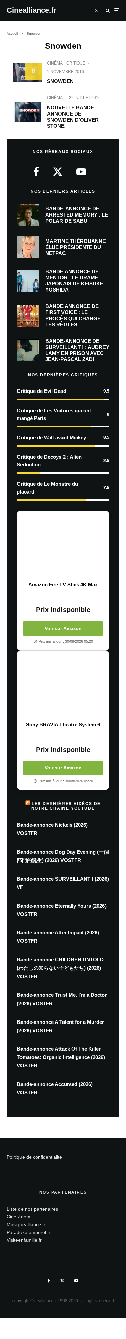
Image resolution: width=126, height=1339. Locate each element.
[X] (62, 1280)
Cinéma (55, 63)
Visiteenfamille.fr (24, 1240)
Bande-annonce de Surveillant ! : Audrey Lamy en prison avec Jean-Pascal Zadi (77, 350)
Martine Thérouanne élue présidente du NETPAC (75, 247)
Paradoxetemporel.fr (28, 1232)
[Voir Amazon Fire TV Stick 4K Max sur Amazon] (63, 546)
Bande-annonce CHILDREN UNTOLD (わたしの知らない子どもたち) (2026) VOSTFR (60, 968)
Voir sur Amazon (63, 628)
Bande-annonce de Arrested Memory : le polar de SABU (76, 215)
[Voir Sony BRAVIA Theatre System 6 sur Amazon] (63, 686)
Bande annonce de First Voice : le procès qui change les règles (73, 315)
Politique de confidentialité (34, 1157)
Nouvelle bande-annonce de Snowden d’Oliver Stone (73, 117)
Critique (75, 63)
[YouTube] (76, 1280)
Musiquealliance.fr (26, 1224)
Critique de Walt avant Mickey (51, 437)
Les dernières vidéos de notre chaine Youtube (66, 806)
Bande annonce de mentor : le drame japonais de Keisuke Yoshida (74, 281)
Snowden (60, 81)
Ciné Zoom (18, 1216)
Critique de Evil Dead (41, 391)
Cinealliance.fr (31, 10)
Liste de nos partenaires (32, 1209)
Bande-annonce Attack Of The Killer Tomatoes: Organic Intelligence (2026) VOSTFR (61, 1057)
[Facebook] (49, 1280)
